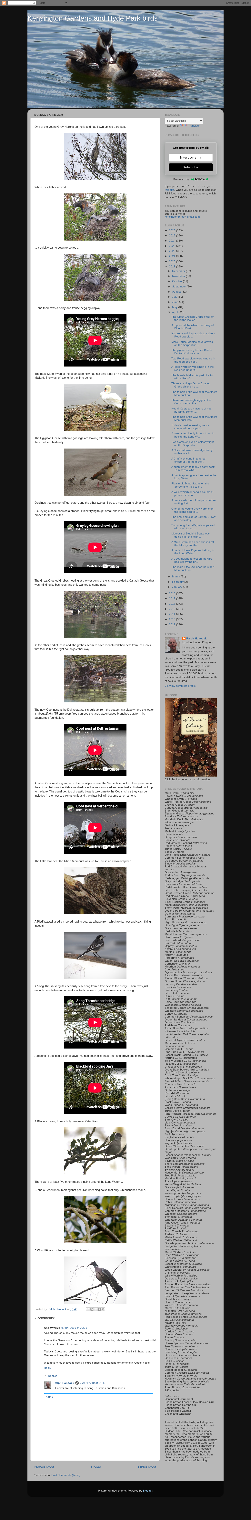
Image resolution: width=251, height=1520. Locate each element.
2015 (172, 608)
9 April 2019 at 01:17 (93, 1382)
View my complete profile (180, 685)
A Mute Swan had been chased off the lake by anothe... (192, 544)
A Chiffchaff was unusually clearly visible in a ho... (192, 452)
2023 (172, 245)
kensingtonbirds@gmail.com (182, 216)
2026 (172, 230)
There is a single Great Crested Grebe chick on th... (190, 385)
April (175, 312)
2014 (172, 614)
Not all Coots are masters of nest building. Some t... (191, 410)
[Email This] (88, 1309)
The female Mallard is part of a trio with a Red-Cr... (192, 377)
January (177, 586)
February (178, 581)
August (177, 291)
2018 (172, 593)
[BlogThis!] (92, 1309)
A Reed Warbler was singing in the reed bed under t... (192, 368)
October (177, 281)
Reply (47, 1367)
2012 (172, 624)
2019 (172, 266)
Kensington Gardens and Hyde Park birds (92, 18)
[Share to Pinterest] (103, 1309)
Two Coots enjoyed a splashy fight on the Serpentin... (192, 443)
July (175, 296)
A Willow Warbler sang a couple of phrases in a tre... (192, 494)
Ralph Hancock (64, 1382)
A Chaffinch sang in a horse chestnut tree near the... (188, 460)
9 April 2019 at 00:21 (74, 1327)
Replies (52, 1375)
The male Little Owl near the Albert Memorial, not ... (192, 568)
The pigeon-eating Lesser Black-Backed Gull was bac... (191, 352)
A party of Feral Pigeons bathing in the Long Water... (192, 552)
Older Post (147, 1467)
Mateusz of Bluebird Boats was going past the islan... (190, 535)
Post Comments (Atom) (65, 1475)
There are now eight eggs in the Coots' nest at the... (191, 402)
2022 (172, 251)
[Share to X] (95, 1309)
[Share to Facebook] (99, 1309)
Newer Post (44, 1467)
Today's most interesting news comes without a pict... (190, 427)
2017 (172, 598)
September (179, 286)
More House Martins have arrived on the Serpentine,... (192, 343)
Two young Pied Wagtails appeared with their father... (193, 527)
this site (169, 189)
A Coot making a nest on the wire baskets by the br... (191, 560)
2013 (172, 619)
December (179, 271)
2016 (172, 603)
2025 (172, 235)
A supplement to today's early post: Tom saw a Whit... (193, 468)
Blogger (147, 1490)
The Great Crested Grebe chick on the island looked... (192, 318)
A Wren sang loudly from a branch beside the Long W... (192, 435)
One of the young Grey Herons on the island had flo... (192, 510)
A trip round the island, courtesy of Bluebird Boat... (192, 327)
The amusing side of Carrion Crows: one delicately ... (193, 518)
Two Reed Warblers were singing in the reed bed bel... (193, 360)
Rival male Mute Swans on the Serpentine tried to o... (190, 485)
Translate (194, 125)
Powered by (181, 179)
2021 (172, 256)
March (176, 576)
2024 (172, 240)
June (175, 302)
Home (96, 1467)
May (175, 307)
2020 (172, 261)
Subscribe (190, 167)
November (179, 276)
